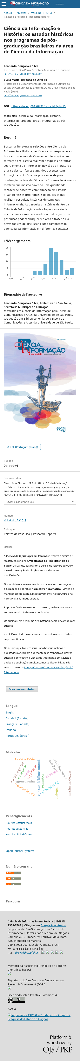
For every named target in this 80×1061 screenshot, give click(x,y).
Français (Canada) (17, 724)
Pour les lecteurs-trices (19, 823)
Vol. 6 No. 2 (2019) (41, 13)
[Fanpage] (61, 952)
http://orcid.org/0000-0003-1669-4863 (23, 74)
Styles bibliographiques (20, 502)
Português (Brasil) (17, 736)
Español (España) (17, 718)
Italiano (11, 730)
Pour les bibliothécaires (19, 834)
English (11, 712)
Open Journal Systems (20, 851)
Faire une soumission (22, 689)
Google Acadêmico (53, 925)
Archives (21, 13)
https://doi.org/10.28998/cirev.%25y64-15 (38, 106)
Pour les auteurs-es (17, 828)
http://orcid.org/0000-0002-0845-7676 (23, 95)
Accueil (8, 13)
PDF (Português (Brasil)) (23, 447)
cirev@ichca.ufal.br (26, 952)
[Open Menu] (4, 4)
